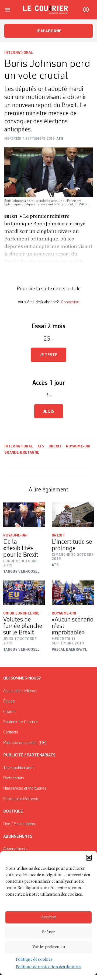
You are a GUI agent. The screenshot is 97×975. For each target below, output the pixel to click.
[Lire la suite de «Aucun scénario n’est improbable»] (73, 592)
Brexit (55, 446)
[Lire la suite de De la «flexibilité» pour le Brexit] (24, 514)
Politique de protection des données (48, 967)
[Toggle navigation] (7, 9)
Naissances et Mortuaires (24, 788)
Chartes (9, 712)
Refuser (48, 932)
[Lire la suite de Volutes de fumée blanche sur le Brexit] (24, 592)
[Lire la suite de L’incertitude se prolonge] (73, 514)
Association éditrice (19, 691)
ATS (40, 446)
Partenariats (13, 778)
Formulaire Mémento (21, 799)
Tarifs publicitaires (18, 768)
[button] (89, 857)
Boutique (13, 811)
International (18, 53)
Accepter (48, 917)
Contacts (10, 732)
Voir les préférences (48, 947)
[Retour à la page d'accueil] (45, 9)
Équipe (9, 701)
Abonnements (15, 849)
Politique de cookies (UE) (25, 743)
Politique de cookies (34, 960)
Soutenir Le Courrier (20, 722)
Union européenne (21, 613)
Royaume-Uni (78, 446)
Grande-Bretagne (21, 452)
